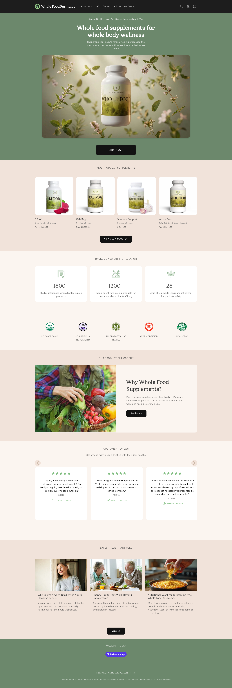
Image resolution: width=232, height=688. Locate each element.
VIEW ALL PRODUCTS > (116, 239)
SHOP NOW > (116, 150)
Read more (136, 413)
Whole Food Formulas (110, 673)
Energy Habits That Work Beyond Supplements (112, 596)
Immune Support (127, 219)
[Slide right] (194, 463)
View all (116, 631)
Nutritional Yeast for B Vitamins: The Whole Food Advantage (170, 596)
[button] (181, 6)
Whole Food (166, 219)
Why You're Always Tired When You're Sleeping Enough (60, 596)
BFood (38, 219)
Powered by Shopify (128, 673)
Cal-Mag (81, 219)
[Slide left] (38, 463)
